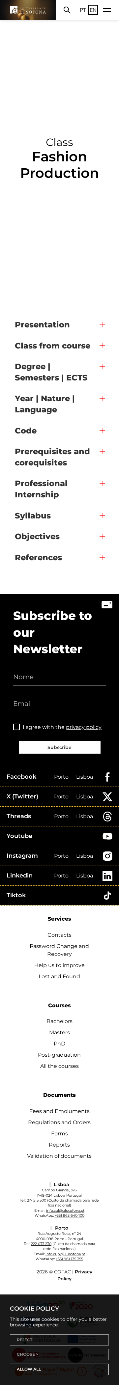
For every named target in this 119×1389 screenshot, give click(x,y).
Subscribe (59, 747)
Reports (59, 1145)
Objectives (37, 536)
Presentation (42, 324)
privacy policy (84, 727)
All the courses (59, 1066)
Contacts (59, 935)
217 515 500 (36, 1200)
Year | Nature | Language (45, 404)
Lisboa (84, 777)
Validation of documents (59, 1156)
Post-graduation (59, 1055)
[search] (67, 9)
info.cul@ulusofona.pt (65, 1210)
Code (26, 430)
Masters (59, 1032)
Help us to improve (59, 965)
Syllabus (33, 515)
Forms (59, 1133)
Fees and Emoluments (59, 1111)
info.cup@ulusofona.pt (65, 1254)
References (38, 557)
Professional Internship (41, 489)
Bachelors (59, 1021)
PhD (59, 1044)
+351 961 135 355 (69, 1259)
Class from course (52, 345)
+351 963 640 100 (69, 1215)
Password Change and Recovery (59, 950)
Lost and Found (59, 976)
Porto (61, 777)
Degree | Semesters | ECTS (51, 372)
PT (83, 10)
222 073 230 (41, 1243)
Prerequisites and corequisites (52, 457)
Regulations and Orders (59, 1122)
